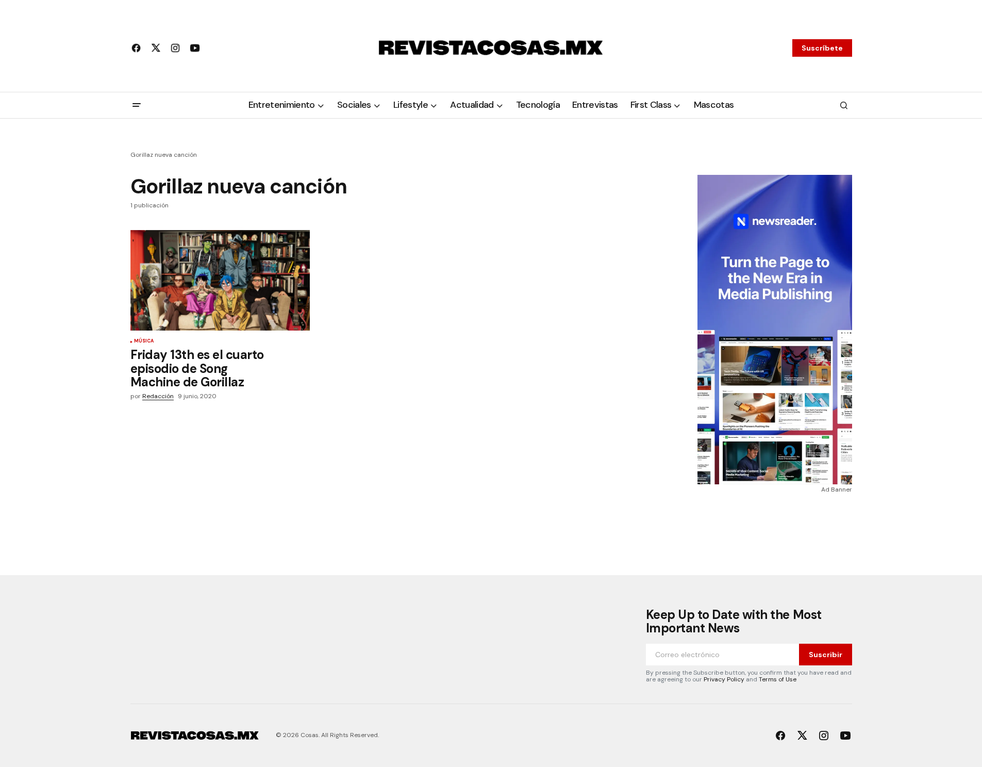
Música (144, 341)
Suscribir (825, 654)
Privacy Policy (724, 679)
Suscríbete (822, 48)
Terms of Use (777, 679)
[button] (136, 105)
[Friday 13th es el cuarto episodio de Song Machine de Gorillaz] (220, 280)
